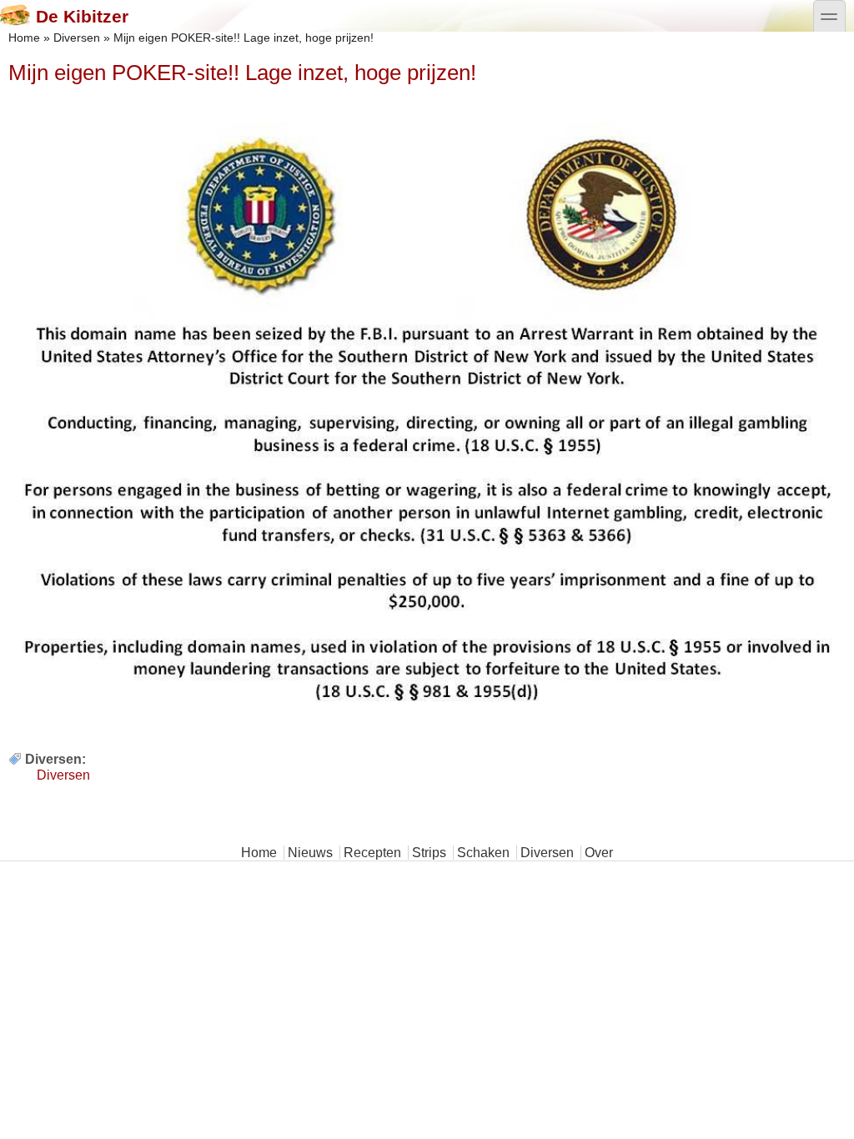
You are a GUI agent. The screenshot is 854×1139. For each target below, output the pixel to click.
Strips (429, 852)
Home (24, 38)
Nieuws (310, 852)
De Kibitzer (82, 16)
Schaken (483, 852)
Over (599, 852)
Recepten (372, 852)
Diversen (76, 38)
